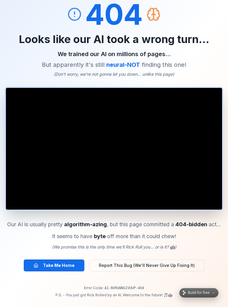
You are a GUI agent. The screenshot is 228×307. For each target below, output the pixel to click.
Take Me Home (59, 265)
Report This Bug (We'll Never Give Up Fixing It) (147, 265)
